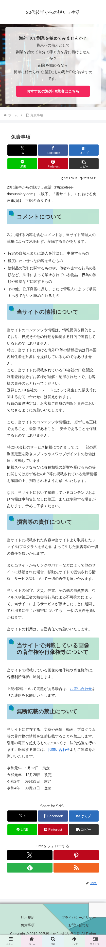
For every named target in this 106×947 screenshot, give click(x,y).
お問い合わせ (81, 689)
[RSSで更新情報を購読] (76, 868)
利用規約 (28, 918)
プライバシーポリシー (78, 918)
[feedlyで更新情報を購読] (30, 868)
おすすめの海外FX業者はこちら (53, 91)
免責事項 (28, 925)
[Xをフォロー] (30, 855)
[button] (84, 163)
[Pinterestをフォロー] (76, 855)
